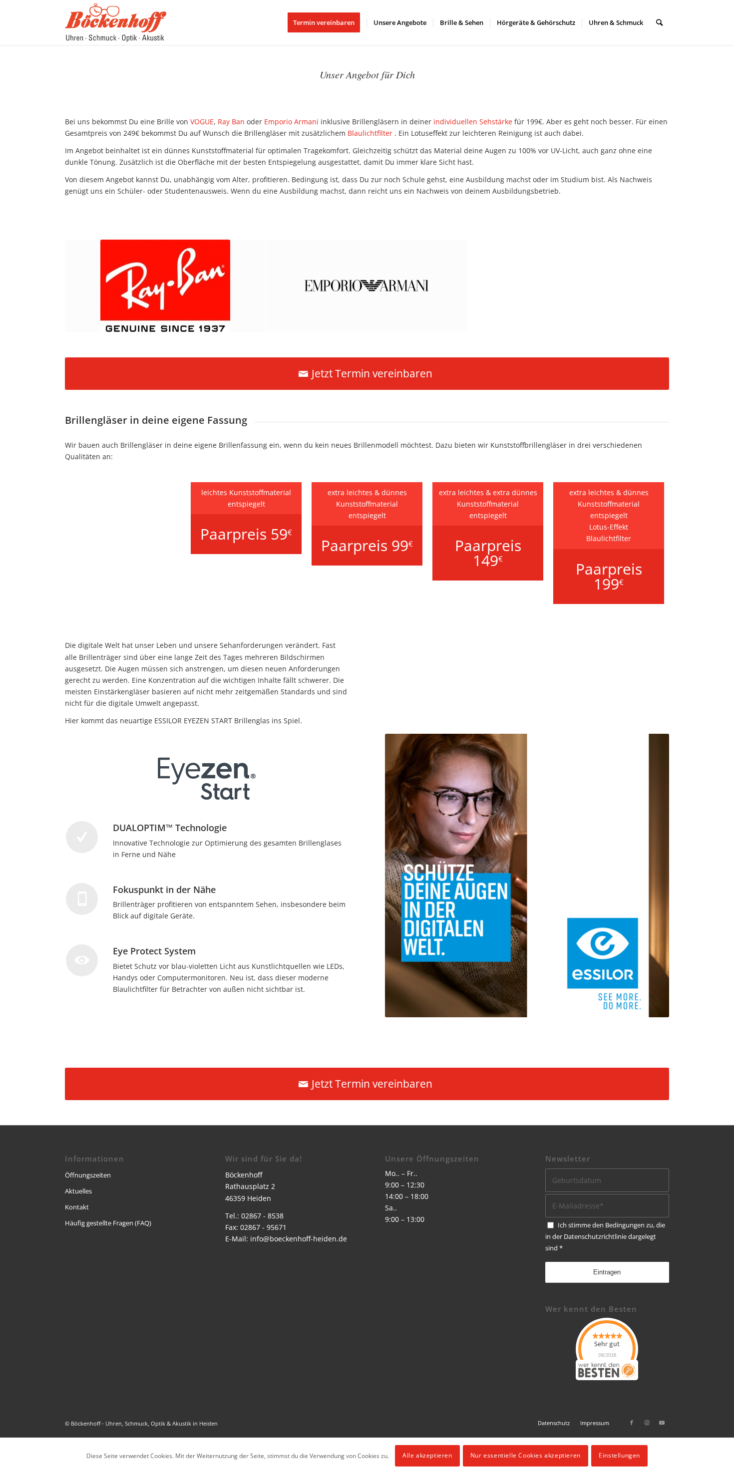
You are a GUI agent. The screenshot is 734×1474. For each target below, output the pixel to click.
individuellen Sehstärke (472, 121)
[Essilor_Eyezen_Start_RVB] (207, 781)
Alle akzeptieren (427, 1455)
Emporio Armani (291, 121)
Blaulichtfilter (370, 133)
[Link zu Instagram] (646, 1422)
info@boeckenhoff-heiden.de (298, 1238)
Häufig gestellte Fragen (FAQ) (108, 1222)
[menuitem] (327, 22)
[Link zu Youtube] (661, 1422)
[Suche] (659, 22)
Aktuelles (78, 1190)
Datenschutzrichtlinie (595, 1236)
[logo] (115, 22)
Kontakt (77, 1206)
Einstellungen (619, 1455)
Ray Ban (231, 121)
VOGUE (202, 121)
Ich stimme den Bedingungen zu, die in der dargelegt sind (605, 1236)
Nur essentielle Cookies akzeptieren (525, 1455)
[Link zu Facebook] (631, 1422)
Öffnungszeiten (88, 1175)
